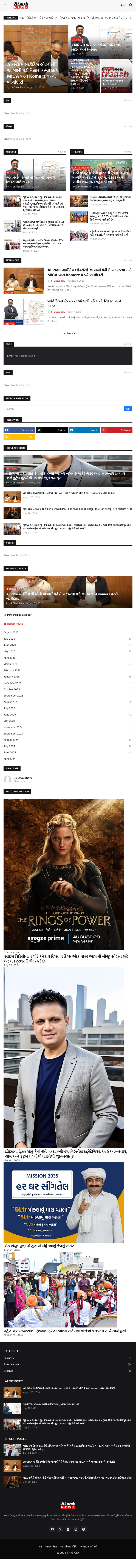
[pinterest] (84, 1529)
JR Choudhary (23, 778)
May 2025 (68, 720)
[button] (5, 5)
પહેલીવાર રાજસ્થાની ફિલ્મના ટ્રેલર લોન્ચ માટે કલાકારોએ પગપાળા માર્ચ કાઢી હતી (111, 233)
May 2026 (68, 651)
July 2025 (68, 708)
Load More (67, 333)
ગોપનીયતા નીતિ (68, 1546)
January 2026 (68, 676)
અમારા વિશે (51, 1546)
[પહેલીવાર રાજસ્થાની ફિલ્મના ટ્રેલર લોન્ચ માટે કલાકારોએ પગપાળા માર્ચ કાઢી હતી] (79, 235)
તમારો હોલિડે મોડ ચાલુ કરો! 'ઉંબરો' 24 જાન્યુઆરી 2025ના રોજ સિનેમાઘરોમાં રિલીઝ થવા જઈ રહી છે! (109, 216)
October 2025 (68, 689)
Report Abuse (15, 623)
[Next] (130, 18)
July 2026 (68, 638)
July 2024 (68, 746)
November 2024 (68, 727)
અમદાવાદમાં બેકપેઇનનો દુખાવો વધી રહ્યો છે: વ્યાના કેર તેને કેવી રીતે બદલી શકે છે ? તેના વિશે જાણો (43, 225)
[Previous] (126, 18)
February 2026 (68, 670)
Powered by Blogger (19, 614)
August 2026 (68, 632)
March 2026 (68, 663)
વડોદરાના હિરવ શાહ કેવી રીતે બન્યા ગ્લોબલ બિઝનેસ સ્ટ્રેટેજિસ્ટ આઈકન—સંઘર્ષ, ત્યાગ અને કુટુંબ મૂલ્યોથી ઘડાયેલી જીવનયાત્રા (65, 1153)
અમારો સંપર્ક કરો (88, 1546)
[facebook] (52, 1529)
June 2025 (68, 714)
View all (128, 100)
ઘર (40, 1546)
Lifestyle (68, 1370)
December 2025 (68, 682)
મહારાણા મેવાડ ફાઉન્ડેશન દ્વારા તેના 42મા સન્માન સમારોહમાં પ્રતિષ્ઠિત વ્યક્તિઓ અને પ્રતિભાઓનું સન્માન (43, 243)
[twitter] (60, 1529)
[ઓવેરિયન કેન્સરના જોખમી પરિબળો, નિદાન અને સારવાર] (12, 1408)
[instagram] (76, 1529)
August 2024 (68, 739)
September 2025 (68, 695)
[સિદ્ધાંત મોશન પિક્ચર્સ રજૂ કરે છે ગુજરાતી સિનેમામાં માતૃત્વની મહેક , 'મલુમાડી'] (79, 201)
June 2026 (68, 644)
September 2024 (68, 733)
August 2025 (68, 701)
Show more (19, 781)
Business (68, 1357)
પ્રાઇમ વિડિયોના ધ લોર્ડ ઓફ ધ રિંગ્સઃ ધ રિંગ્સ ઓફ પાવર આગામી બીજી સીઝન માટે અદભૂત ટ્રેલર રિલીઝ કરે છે (71, 17)
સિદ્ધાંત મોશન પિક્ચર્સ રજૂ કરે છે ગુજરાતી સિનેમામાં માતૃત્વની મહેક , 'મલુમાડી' (110, 198)
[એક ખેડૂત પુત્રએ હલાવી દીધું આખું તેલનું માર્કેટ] (64, 1241)
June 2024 (68, 752)
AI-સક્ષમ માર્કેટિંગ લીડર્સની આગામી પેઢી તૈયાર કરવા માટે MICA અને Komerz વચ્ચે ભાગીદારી (89, 272)
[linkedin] (68, 1529)
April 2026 (68, 657)
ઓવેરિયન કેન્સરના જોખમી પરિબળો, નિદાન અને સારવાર (84, 303)
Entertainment (68, 1364)
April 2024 (68, 758)
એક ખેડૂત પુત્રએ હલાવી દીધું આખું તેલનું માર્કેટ (39, 1246)
